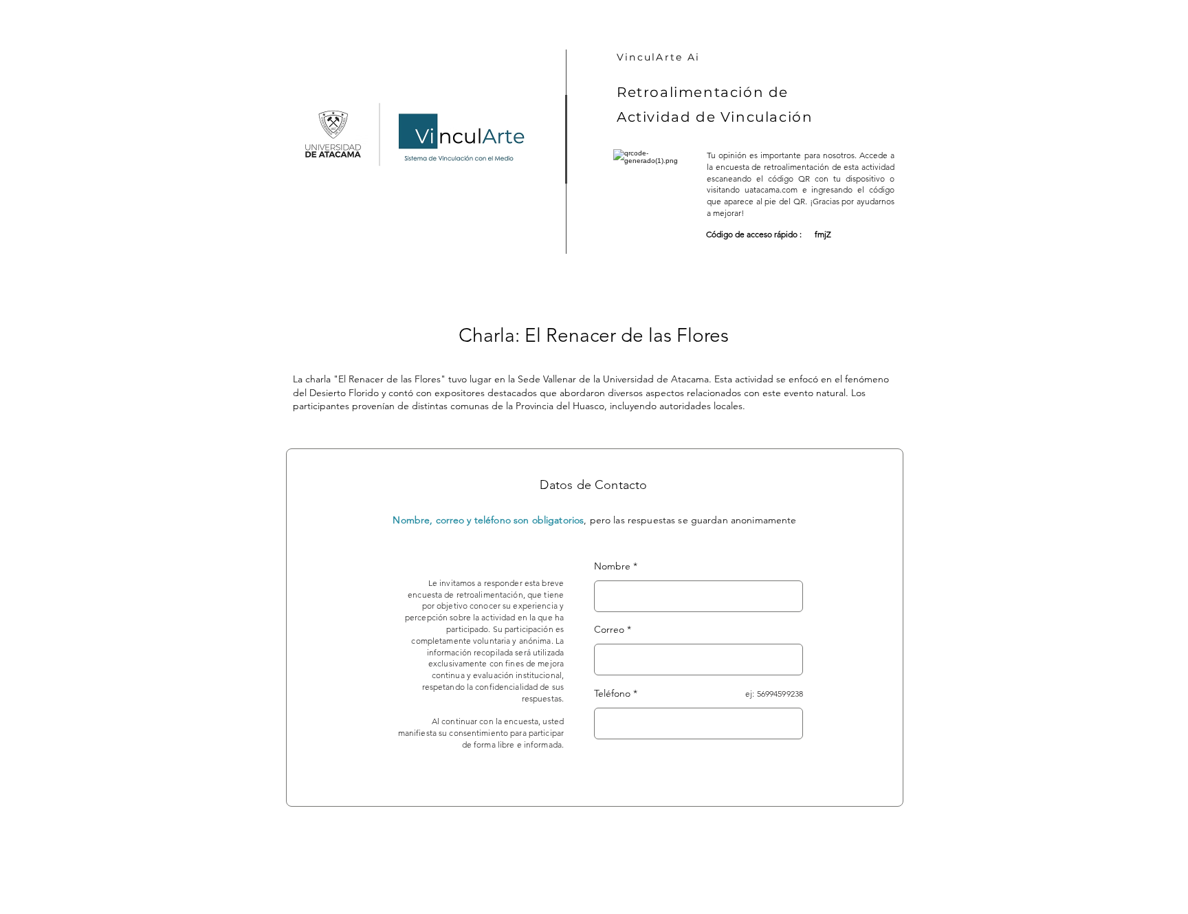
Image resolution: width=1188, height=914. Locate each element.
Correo (609, 629)
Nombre (612, 566)
